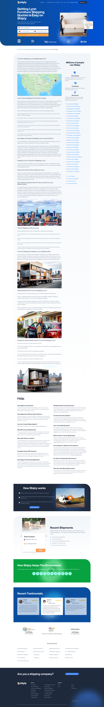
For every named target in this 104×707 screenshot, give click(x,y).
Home (18, 49)
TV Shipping (36, 654)
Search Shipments (50, 2)
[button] (46, 536)
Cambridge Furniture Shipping (73, 113)
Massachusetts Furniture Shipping (39, 49)
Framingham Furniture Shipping (74, 135)
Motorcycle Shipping (35, 693)
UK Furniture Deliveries (23, 660)
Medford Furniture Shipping (73, 145)
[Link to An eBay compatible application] (52, 629)
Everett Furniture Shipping (72, 159)
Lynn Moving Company (72, 183)
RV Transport (33, 684)
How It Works (57, 2)
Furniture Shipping (26, 49)
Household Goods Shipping (72, 648)
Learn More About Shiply (71, 674)
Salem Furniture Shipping (72, 164)
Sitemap (72, 686)
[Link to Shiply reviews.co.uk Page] (75, 629)
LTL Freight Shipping (70, 651)
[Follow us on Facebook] (73, 701)
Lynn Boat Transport (71, 181)
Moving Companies (38, 648)
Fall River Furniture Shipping (73, 125)
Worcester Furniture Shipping (73, 106)
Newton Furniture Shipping (73, 128)
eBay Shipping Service (54, 648)
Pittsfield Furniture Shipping (73, 166)
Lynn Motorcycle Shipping (72, 178)
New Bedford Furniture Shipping (74, 111)
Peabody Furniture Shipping (73, 154)
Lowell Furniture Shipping (72, 116)
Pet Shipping (33, 690)
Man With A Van (69, 657)
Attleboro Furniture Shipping (73, 161)
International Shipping (22, 654)
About (59, 684)
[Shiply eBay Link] (76, 701)
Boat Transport (47, 695)
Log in (65, 2)
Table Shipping (21, 651)
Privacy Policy (74, 688)
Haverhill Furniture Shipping (73, 137)
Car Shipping (33, 692)
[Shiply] (22, 2)
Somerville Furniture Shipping (73, 133)
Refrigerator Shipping (54, 651)
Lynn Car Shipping (71, 176)
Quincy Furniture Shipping (72, 123)
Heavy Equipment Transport (49, 684)
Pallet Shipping (47, 686)
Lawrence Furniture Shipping (73, 130)
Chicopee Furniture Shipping (73, 152)
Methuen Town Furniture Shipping (74, 157)
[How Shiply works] (70, 497)
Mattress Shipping (53, 654)
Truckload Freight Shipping (36, 688)
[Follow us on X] (72, 701)
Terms (72, 684)
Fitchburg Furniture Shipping (73, 171)
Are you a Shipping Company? (72, 2)
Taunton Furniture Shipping (73, 149)
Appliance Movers (53, 657)
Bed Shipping (68, 654)
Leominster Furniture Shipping (73, 118)
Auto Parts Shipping (34, 686)
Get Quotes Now (33, 507)
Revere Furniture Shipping (72, 147)
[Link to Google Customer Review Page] (29, 629)
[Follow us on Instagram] (74, 701)
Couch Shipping (21, 657)
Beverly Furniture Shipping (72, 169)
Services (42, 2)
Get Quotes (82, 2)
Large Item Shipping (22, 648)
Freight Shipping (34, 697)
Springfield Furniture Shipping (73, 108)
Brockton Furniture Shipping (73, 120)
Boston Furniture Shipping (72, 104)
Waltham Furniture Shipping (73, 142)
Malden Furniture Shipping (72, 140)
